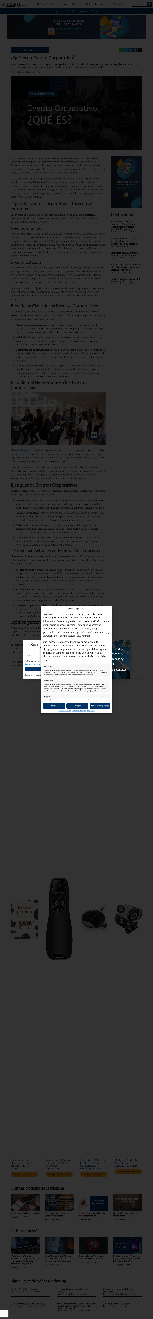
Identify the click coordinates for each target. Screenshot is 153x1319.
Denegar (77, 706)
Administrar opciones (100, 706)
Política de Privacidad (79, 711)
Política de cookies (65, 711)
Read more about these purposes (99, 700)
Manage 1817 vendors (50, 700)
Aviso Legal (91, 711)
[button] (127, 643)
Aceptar (54, 706)
